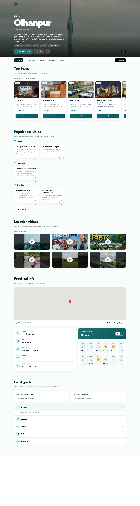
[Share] (47, 51)
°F (121, 333)
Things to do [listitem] (31, 60)
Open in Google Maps (116, 323)
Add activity (22, 209)
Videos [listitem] (42, 60)
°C (117, 333)
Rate (40, 51)
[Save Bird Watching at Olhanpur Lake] (61, 202)
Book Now (26, 116)
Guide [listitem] (62, 60)
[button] (27, 100)
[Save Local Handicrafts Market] (35, 179)
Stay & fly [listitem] (19, 60)
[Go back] (16, 4)
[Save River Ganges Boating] (35, 202)
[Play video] (32, 242)
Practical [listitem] (52, 60)
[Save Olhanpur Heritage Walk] (35, 158)
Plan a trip (121, 60)
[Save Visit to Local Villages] (61, 158)
